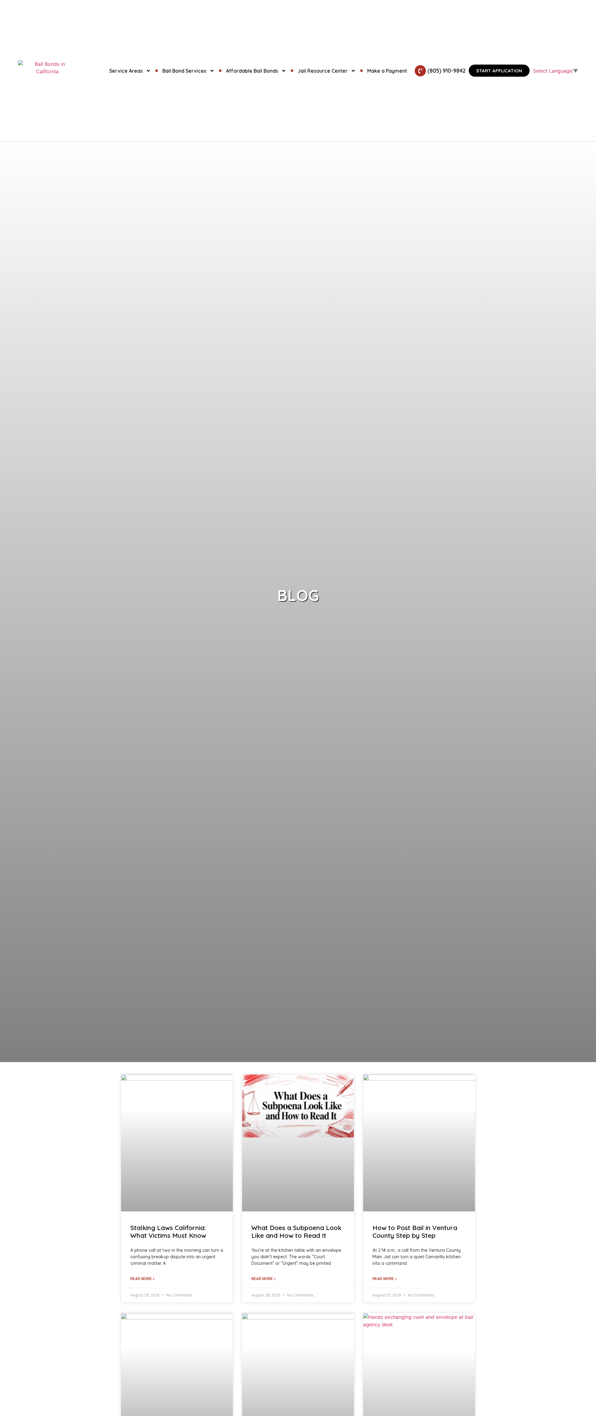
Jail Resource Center (323, 71)
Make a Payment (387, 71)
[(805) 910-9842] (420, 70)
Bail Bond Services (184, 71)
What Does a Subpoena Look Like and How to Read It (296, 1231)
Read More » (142, 1279)
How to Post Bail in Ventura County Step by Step (414, 1231)
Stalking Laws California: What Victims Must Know (168, 1231)
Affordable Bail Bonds (252, 71)
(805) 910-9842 (446, 70)
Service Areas (126, 71)
